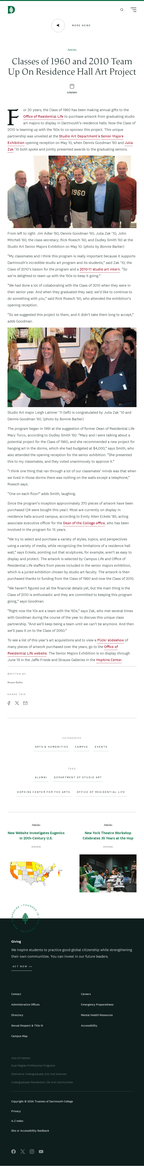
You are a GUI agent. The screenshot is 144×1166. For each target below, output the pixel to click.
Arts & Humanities (51, 746)
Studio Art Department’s (79, 136)
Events (101, 746)
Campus (81, 746)
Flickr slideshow (110, 640)
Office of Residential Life (43, 116)
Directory (17, 1015)
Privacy (16, 1111)
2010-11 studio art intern (100, 269)
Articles (72, 50)
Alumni (41, 777)
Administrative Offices (25, 1004)
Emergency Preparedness (97, 1004)
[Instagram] (32, 1153)
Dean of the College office (84, 522)
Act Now (20, 966)
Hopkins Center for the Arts (43, 792)
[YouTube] (41, 1153)
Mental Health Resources (97, 1015)
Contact (16, 994)
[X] (22, 1153)
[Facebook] (13, 1153)
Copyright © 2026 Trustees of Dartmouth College (42, 1101)
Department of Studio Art (78, 777)
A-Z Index (17, 1121)
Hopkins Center (109, 659)
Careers (86, 994)
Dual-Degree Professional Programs (33, 1065)
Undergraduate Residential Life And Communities (42, 1082)
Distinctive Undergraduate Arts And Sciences (39, 1074)
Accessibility (89, 1025)
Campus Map (19, 1036)
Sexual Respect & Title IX (27, 1025)
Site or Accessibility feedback (30, 1130)
